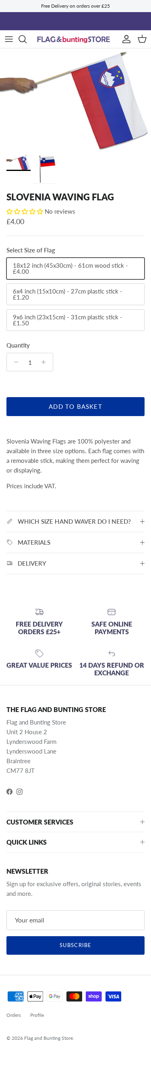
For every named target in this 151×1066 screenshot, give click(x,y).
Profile (37, 1015)
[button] (25, 211)
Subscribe (75, 945)
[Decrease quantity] (14, 362)
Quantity (18, 345)
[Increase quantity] (46, 362)
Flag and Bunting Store (48, 1038)
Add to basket (75, 406)
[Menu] (9, 39)
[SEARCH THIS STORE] (26, 39)
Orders (13, 1015)
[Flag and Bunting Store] (75, 39)
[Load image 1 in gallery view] (75, 99)
